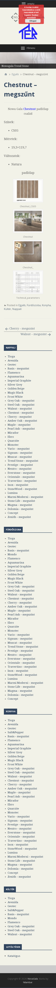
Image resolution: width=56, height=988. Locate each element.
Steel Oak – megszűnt (21, 404)
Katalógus (14, 956)
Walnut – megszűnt (34, 334)
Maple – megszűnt (19, 424)
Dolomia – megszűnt (20, 509)
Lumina (13, 492)
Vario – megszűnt (19, 448)
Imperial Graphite (19, 380)
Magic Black (15, 392)
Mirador (13, 432)
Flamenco (14, 372)
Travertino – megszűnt (22, 480)
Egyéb (22, 305)
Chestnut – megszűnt (21, 412)
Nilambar (28, 982)
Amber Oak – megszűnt (22, 420)
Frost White (15, 396)
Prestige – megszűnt (20, 464)
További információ (32, 16)
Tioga (11, 356)
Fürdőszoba (34, 305)
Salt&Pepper (16, 732)
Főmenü (31, 47)
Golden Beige (16, 388)
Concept (13, 512)
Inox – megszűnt (18, 484)
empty (30, 3)
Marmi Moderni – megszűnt (25, 496)
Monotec (13, 444)
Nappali (16, 309)
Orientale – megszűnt (21, 476)
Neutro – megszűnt (19, 468)
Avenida (13, 360)
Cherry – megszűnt (22, 328)
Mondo (12, 554)
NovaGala (33, 978)
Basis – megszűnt (18, 368)
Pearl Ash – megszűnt (21, 428)
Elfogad (33, 20)
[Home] (6, 74)
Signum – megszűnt (20, 452)
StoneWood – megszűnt (22, 488)
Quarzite (13, 440)
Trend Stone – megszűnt (23, 460)
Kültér (7, 309)
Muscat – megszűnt (20, 456)
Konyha (46, 305)
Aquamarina (16, 376)
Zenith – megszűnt (19, 517)
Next (52, 59)
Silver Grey (15, 384)
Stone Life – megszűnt (21, 500)
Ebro (11, 436)
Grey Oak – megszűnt (21, 400)
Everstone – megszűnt (21, 472)
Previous (4, 59)
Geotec (12, 364)
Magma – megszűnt (20, 504)
